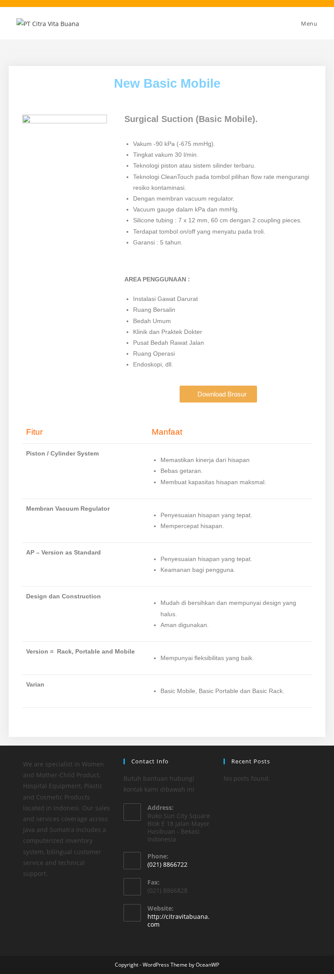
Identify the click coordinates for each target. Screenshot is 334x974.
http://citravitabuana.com (178, 920)
